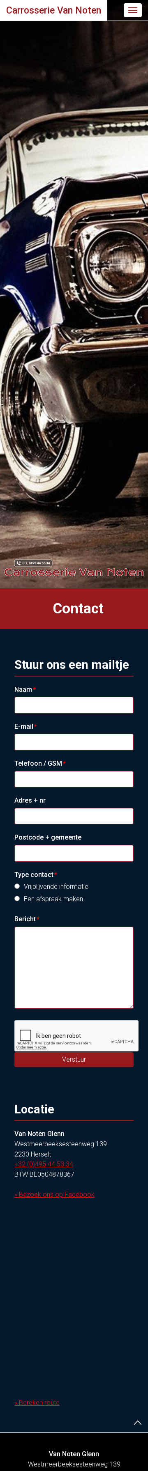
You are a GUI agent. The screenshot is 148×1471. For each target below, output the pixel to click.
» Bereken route (37, 1403)
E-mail (25, 726)
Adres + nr (30, 800)
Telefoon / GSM (39, 763)
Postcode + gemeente (47, 837)
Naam (24, 689)
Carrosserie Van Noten (53, 10)
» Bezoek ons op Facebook (54, 1194)
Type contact (35, 875)
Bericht (26, 919)
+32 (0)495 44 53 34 (43, 1164)
